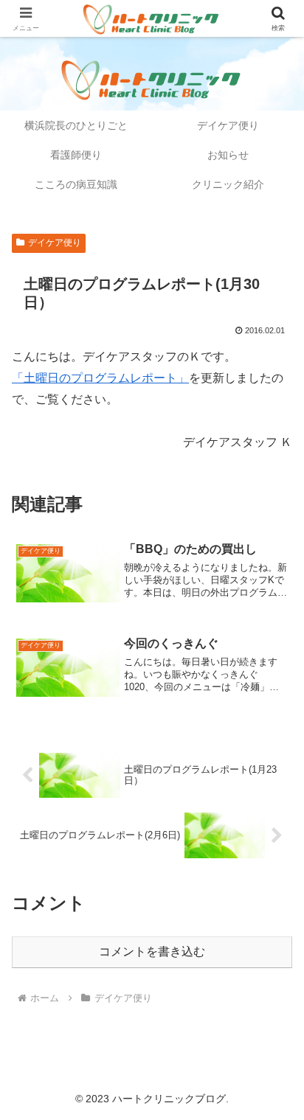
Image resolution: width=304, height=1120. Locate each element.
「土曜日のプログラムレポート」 (100, 378)
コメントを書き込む (152, 951)
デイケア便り (54, 242)
